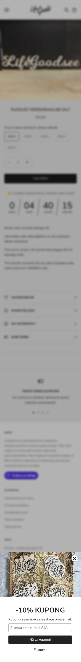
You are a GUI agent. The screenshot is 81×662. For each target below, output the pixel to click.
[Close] (74, 558)
